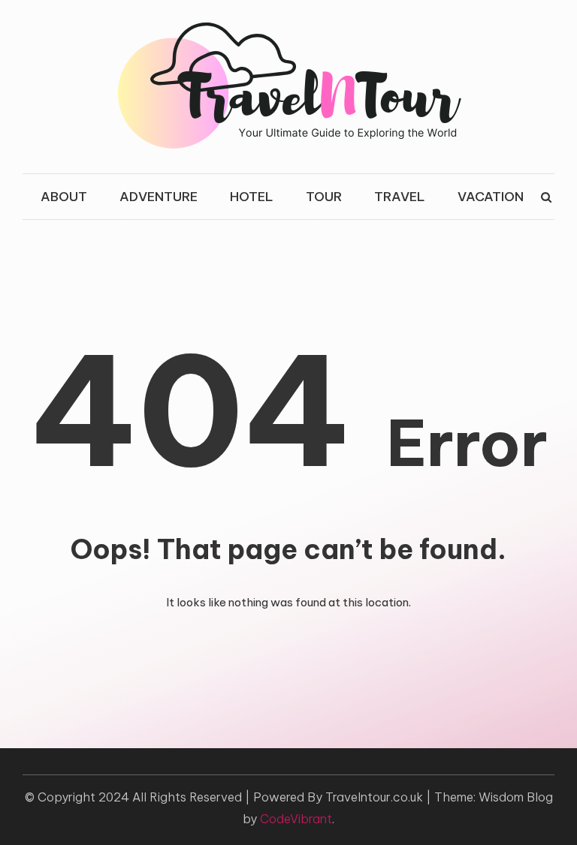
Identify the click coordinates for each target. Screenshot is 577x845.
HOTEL (251, 196)
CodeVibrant (296, 818)
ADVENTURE (158, 196)
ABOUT (64, 196)
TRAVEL (399, 196)
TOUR (324, 196)
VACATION (491, 196)
